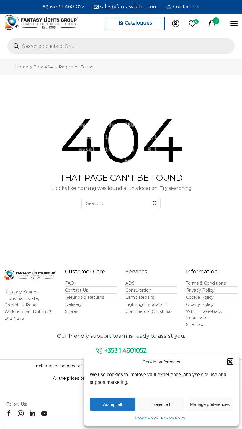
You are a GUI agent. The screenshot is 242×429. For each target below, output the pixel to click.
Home (21, 67)
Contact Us (186, 6)
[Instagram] (21, 413)
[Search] (155, 203)
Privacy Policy (173, 418)
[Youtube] (44, 413)
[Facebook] (9, 413)
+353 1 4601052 (67, 6)
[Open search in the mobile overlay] (121, 46)
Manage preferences (210, 404)
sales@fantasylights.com (129, 6)
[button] (230, 362)
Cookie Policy (146, 418)
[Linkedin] (32, 413)
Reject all (161, 404)
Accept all (112, 404)
